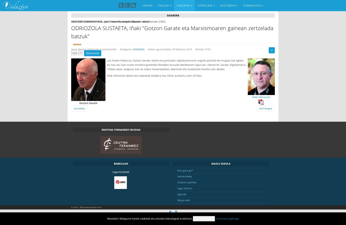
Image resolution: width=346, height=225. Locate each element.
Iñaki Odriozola (261, 97)
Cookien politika (186, 182)
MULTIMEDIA (228, 5)
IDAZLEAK (164, 5)
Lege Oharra (184, 188)
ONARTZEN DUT (204, 218)
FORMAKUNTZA (252, 5)
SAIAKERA (139, 49)
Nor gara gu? (185, 170)
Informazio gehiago (227, 218)
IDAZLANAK (183, 5)
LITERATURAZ (205, 5)
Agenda (182, 194)
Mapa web (183, 200)
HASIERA (147, 5)
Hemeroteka (184, 176)
